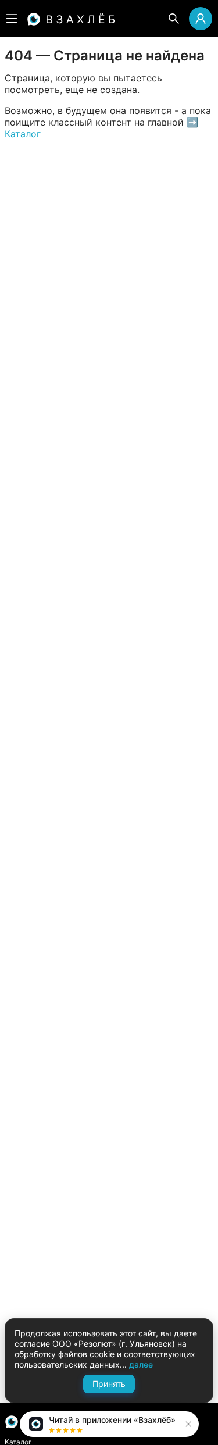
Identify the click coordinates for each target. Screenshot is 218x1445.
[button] (187, 1424)
